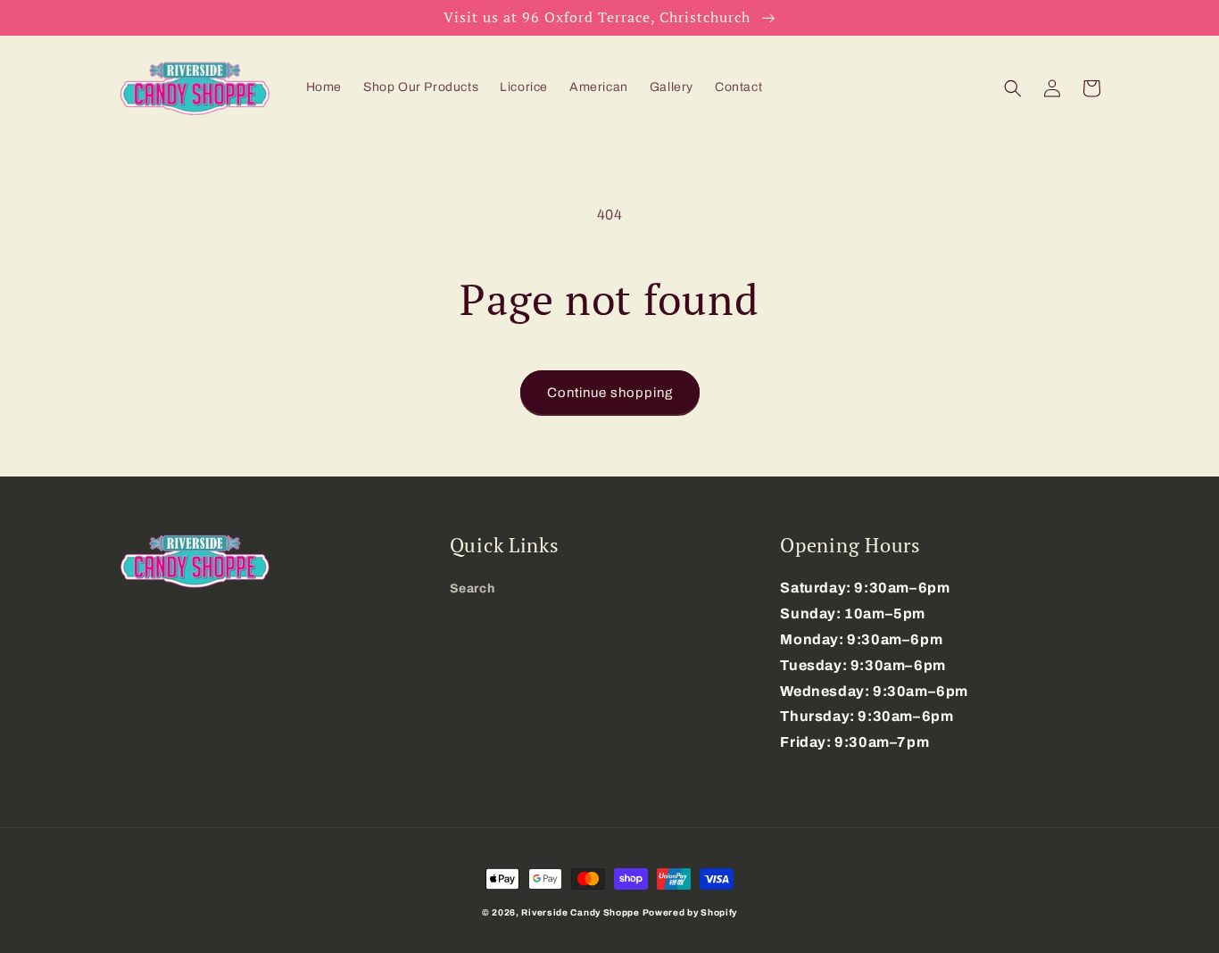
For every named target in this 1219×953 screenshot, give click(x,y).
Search (472, 588)
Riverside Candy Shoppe (580, 912)
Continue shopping (610, 392)
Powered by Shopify (690, 912)
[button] (1012, 88)
